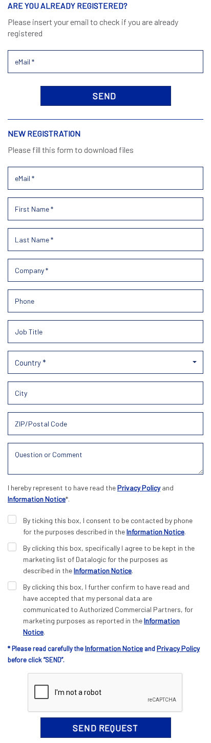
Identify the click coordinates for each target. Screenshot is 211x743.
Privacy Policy (138, 487)
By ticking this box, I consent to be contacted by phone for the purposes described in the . (108, 526)
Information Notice (37, 498)
